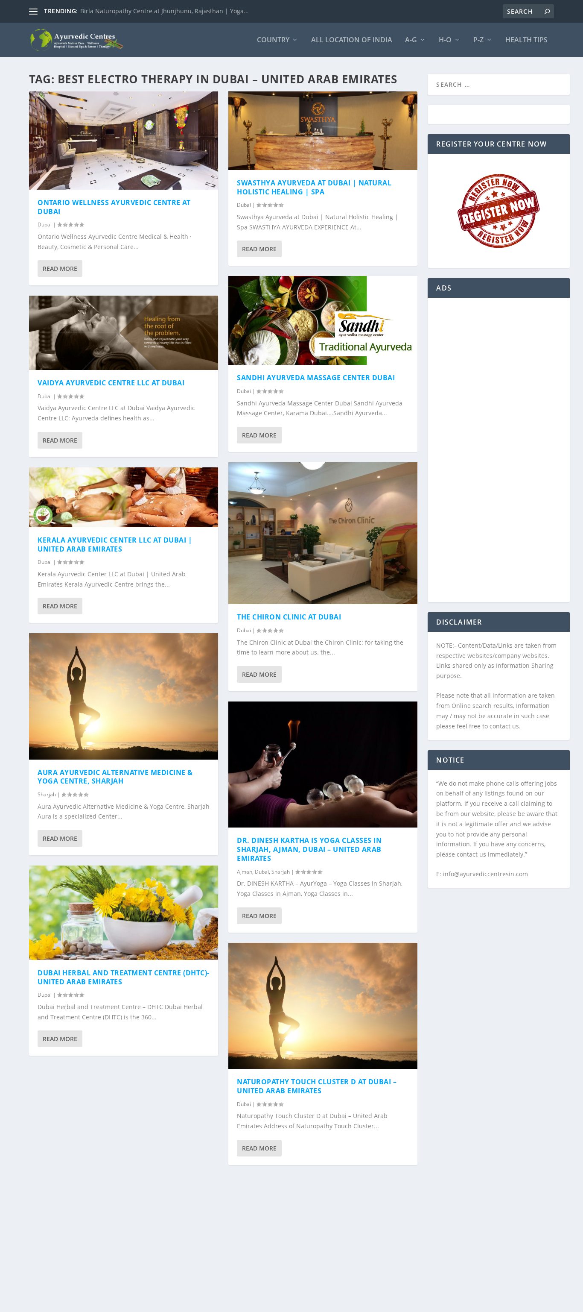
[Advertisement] (498, 455)
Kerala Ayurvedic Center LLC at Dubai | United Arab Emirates (115, 544)
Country (273, 40)
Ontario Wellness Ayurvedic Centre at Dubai (114, 207)
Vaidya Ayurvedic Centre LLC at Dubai (111, 382)
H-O (445, 40)
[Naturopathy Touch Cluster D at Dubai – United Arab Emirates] (322, 1006)
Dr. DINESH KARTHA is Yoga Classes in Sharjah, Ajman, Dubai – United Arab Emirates (309, 849)
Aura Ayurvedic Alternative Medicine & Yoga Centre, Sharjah (115, 777)
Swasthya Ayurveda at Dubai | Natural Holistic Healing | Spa (314, 187)
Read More (60, 268)
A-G (411, 40)
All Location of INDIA (351, 40)
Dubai (45, 224)
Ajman (244, 871)
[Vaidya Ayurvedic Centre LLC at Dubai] (123, 333)
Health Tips (526, 40)
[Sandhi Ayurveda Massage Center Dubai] (322, 320)
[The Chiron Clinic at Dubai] (322, 533)
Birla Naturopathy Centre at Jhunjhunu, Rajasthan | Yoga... (164, 11)
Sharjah (47, 794)
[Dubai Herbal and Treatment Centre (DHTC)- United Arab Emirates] (123, 913)
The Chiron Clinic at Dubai (289, 617)
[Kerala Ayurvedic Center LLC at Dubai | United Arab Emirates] (123, 497)
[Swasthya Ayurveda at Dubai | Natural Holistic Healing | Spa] (322, 130)
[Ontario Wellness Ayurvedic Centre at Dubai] (123, 140)
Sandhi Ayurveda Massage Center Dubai (316, 377)
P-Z (478, 40)
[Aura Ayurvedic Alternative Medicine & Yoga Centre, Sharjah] (123, 696)
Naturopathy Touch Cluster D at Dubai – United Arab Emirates (316, 1086)
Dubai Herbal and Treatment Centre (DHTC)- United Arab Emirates (124, 977)
